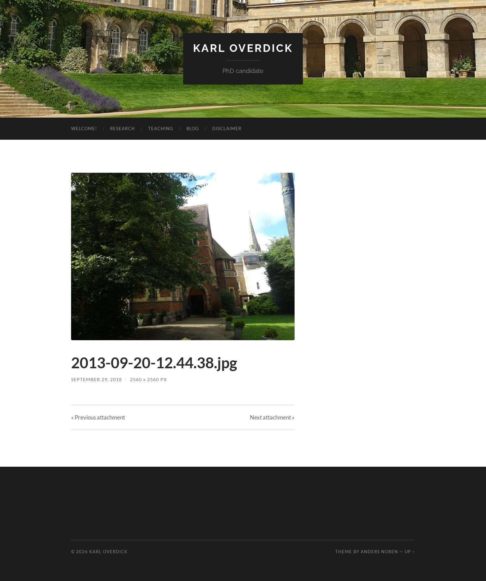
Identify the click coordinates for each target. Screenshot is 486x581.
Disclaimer (226, 128)
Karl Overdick (243, 48)
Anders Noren (379, 551)
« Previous (98, 417)
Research (122, 128)
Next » (272, 417)
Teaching (160, 128)
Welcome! (84, 128)
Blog (192, 128)
